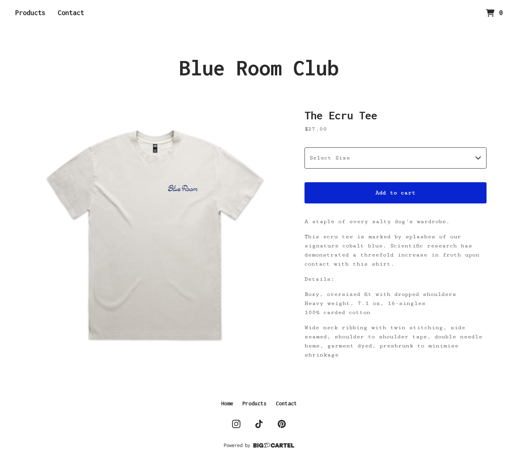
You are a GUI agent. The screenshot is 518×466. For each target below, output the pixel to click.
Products (30, 13)
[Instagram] (236, 424)
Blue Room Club (259, 68)
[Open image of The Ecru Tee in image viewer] (156, 234)
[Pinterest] (282, 424)
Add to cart (395, 192)
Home (227, 403)
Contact (71, 13)
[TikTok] (259, 424)
